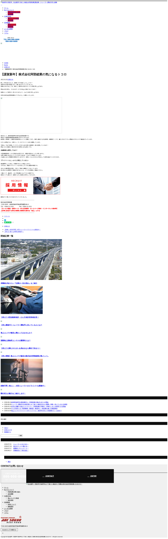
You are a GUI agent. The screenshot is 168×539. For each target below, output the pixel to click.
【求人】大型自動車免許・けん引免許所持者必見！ (20, 317)
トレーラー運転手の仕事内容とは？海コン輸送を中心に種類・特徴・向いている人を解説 (39, 404)
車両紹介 (7, 432)
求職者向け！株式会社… (21, 450)
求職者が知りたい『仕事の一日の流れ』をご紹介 (19, 283)
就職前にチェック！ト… (21, 448)
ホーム (6, 8)
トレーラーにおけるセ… (21, 444)
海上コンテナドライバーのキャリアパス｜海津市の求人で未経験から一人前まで (36, 411)
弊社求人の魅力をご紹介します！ (13, 393)
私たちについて (9, 10)
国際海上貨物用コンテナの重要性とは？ (16, 340)
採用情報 (7, 23)
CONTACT (7, 43)
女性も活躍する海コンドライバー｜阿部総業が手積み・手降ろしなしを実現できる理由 (38, 406)
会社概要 (10, 14)
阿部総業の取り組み (14, 12)
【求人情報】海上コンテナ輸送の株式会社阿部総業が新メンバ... (25, 356)
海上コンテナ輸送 (13, 18)
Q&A (6, 428)
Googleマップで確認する (9, 530)
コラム (6, 33)
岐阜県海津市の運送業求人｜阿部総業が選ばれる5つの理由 (29, 402)
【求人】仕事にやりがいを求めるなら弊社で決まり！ (21, 348)
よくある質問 (8, 29)
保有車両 (10, 20)
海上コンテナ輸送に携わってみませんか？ (16, 333)
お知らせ (10, 79)
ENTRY (93, 476)
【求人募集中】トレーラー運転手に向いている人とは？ (21, 325)
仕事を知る (7, 16)
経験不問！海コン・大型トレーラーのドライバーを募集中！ (23, 386)
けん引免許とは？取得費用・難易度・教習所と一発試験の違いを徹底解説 (34, 408)
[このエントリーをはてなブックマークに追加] (5, 220)
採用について (12, 25)
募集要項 (10, 27)
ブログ (6, 31)
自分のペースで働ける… (21, 446)
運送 (9, 462)
